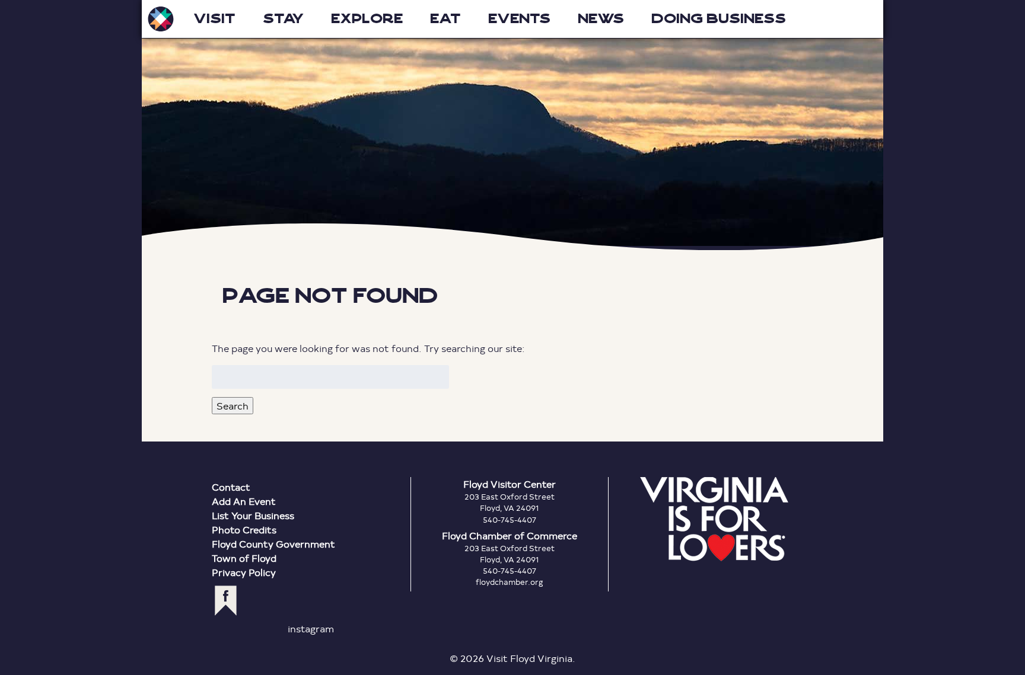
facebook (226, 601)
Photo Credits (244, 529)
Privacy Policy (244, 572)
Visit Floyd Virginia (161, 19)
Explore (367, 19)
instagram (311, 628)
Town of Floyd (244, 558)
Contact (231, 487)
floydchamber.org (509, 582)
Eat (445, 19)
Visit (214, 19)
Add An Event (244, 501)
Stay (283, 19)
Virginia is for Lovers (714, 519)
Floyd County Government (273, 544)
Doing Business (718, 19)
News (601, 19)
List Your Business (253, 515)
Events (519, 19)
